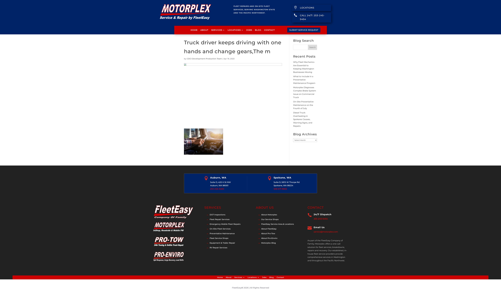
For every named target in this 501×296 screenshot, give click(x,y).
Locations (234, 30)
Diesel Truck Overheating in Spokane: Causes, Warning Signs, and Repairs (302, 119)
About (204, 30)
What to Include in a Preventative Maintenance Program (304, 79)
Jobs (249, 30)
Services (216, 30)
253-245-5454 (321, 219)
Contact (269, 30)
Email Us (319, 227)
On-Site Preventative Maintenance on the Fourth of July (303, 105)
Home (194, 30)
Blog (258, 30)
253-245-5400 (217, 189)
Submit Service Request (303, 30)
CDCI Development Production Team (204, 59)
